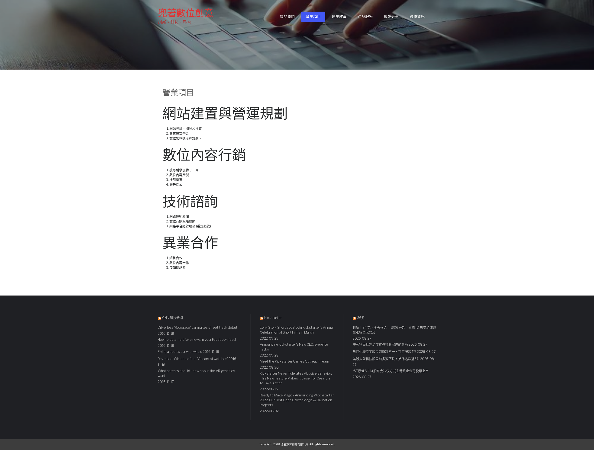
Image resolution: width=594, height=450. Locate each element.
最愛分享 (391, 16)
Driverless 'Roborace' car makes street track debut (197, 327)
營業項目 (313, 16)
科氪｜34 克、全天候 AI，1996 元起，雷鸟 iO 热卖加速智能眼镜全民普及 (394, 329)
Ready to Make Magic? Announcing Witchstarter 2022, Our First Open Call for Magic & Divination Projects (297, 400)
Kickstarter (273, 318)
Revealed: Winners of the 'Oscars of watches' (193, 359)
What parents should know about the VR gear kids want (196, 373)
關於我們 (287, 16)
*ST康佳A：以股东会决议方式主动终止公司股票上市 (391, 371)
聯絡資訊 (417, 16)
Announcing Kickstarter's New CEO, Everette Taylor (294, 346)
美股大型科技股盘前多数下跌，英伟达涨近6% (386, 359)
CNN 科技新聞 (172, 318)
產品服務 (365, 16)
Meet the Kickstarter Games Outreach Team (294, 361)
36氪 (361, 318)
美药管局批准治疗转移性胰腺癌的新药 (380, 344)
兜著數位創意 (185, 13)
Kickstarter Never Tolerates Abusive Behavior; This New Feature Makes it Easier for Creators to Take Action (296, 378)
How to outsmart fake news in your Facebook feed (197, 339)
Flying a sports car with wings (180, 352)
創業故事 (339, 16)
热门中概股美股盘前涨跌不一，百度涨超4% (384, 352)
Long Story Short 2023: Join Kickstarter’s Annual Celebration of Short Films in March (296, 329)
